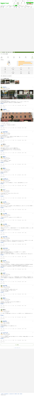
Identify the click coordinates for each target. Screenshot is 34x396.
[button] (3, 82)
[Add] (32, 54)
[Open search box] (1, 76)
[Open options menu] (32, 87)
